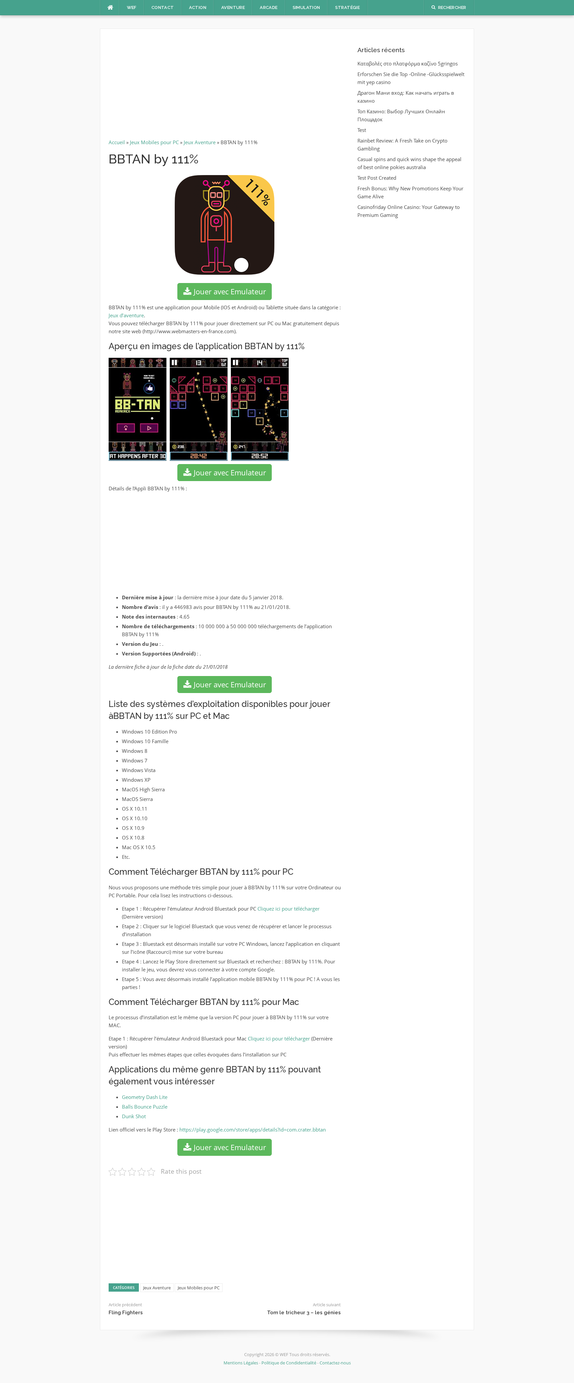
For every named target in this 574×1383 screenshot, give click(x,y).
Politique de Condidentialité (288, 1363)
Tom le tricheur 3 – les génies (304, 1313)
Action (197, 7)
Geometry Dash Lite (144, 1097)
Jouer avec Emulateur (229, 291)
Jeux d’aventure (126, 315)
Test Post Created (376, 177)
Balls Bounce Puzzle (144, 1106)
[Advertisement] (225, 86)
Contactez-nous (335, 1363)
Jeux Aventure (200, 142)
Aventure (233, 7)
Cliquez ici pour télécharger (288, 908)
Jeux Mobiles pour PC (154, 142)
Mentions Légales (241, 1363)
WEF (132, 7)
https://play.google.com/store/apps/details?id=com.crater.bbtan (252, 1129)
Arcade (268, 7)
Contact (162, 7)
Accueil (117, 142)
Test (361, 130)
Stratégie (347, 7)
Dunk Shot (134, 1116)
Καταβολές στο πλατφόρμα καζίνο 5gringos (407, 63)
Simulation (306, 7)
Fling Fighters (126, 1313)
